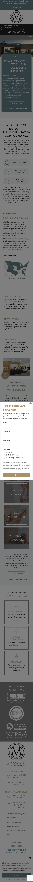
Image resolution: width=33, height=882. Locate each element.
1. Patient (9, 452)
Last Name (6, 440)
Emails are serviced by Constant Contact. (15, 470)
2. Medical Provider (12, 455)
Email (5, 422)
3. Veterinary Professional (14, 458)
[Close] (30, 403)
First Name (6, 431)
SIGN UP (16, 475)
